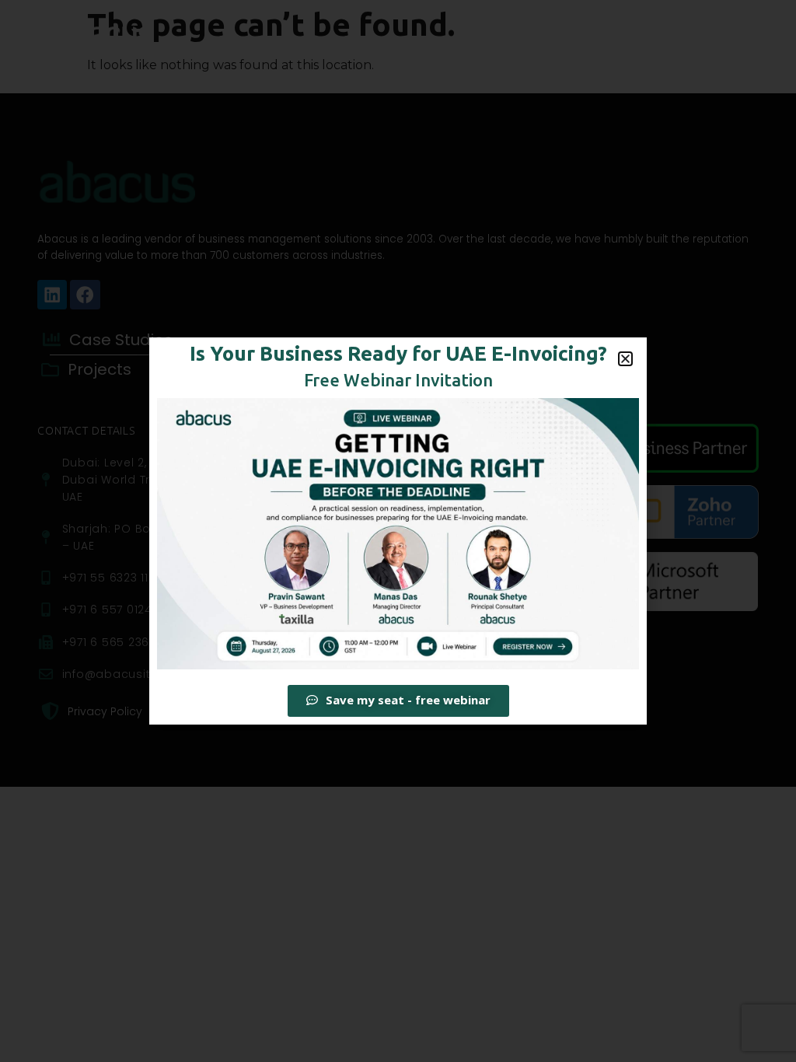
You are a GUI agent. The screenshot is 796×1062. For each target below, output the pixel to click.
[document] (398, 531)
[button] (625, 359)
